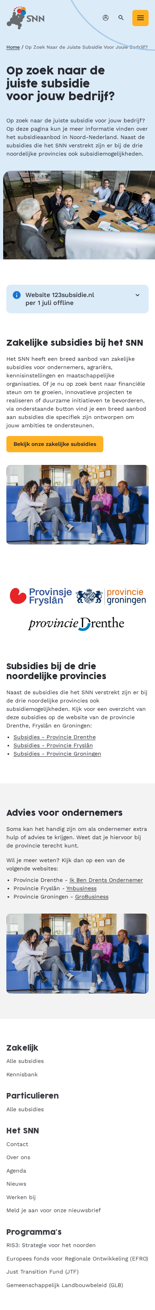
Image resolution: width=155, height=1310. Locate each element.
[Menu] (140, 18)
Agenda (16, 1170)
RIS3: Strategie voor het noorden (51, 1245)
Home (13, 47)
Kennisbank (22, 1074)
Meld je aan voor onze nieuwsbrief (53, 1210)
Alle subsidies (25, 1061)
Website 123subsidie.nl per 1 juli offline (59, 299)
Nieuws (16, 1184)
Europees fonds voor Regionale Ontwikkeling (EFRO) (77, 1258)
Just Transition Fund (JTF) (42, 1271)
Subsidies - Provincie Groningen (57, 753)
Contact (17, 1144)
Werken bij (21, 1197)
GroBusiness (91, 896)
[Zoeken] (121, 18)
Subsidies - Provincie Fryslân (53, 745)
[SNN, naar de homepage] (25, 17)
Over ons (18, 1157)
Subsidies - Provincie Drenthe (55, 737)
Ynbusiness (81, 888)
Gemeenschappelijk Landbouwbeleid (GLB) (64, 1285)
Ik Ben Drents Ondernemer (106, 880)
